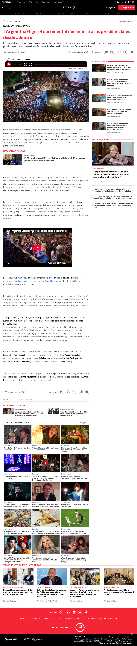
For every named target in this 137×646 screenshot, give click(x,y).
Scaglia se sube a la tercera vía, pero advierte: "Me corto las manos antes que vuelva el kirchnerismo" (111, 174)
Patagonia (102, 618)
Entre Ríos (69, 618)
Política (17, 21)
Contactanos (53, 612)
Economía (33, 618)
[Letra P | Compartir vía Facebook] (119, 52)
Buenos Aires (44, 618)
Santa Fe (60, 618)
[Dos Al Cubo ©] (11, 639)
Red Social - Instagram (74, 612)
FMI (37, 2)
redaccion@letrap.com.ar (123, 641)
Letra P (8, 21)
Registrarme (128, 7)
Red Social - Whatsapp (86, 612)
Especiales (41, 13)
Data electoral (66, 13)
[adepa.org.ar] (26, 639)
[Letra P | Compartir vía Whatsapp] (106, 52)
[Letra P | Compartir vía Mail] (132, 52)
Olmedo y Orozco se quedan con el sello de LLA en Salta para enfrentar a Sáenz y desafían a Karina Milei (113, 205)
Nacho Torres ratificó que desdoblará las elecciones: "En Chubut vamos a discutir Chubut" (113, 190)
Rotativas (29, 399)
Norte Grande (90, 618)
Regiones (21, 13)
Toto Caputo (46, 2)
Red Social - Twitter (61, 612)
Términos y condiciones (107, 643)
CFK (30, 2)
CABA (53, 618)
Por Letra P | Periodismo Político (14, 52)
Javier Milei (21, 2)
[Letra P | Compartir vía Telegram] (125, 52)
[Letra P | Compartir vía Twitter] (112, 52)
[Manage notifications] (132, 633)
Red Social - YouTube (80, 612)
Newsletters (113, 13)
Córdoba (79, 618)
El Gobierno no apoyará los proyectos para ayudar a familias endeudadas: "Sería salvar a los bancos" (113, 197)
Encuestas (91, 13)
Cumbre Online (21, 281)
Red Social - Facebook (67, 612)
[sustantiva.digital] (37, 639)
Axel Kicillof (58, 2)
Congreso (112, 618)
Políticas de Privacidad (124, 643)
